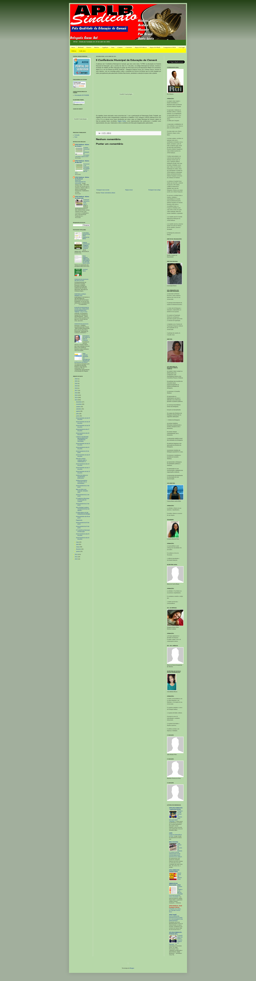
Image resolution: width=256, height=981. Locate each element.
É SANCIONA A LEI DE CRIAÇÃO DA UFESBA (83, 513)
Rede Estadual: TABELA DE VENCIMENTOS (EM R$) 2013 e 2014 (86, 259)
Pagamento (79, 520)
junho (78, 416)
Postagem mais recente (102, 190)
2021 (76, 381)
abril (77, 544)
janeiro (78, 551)
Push (75, 137)
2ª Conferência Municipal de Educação (83, 530)
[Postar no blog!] (104, 133)
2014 (76, 397)
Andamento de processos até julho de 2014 (81, 280)
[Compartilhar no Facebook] (108, 133)
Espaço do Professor (141, 47)
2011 (76, 556)
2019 (76, 386)
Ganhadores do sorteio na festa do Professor (86, 338)
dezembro (79, 402)
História (88, 47)
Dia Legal (181, 47)
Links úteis (82, 51)
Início (73, 47)
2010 (76, 559)
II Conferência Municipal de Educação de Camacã (82, 500)
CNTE (170, 833)
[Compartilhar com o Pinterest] (110, 133)
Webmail (80, 47)
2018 (76, 388)
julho (77, 413)
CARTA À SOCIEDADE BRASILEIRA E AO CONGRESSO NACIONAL (82, 439)
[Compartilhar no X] (106, 133)
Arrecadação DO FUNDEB (81, 95)
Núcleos (96, 47)
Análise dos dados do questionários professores (82, 477)
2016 (76, 393)
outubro (78, 406)
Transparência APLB (169, 47)
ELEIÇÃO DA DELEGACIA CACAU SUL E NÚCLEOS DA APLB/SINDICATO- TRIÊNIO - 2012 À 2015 (81, 310)
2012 (76, 554)
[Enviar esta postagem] (99, 133)
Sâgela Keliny (122, 121)
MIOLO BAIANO (173, 842)
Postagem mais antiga (154, 190)
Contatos (119, 47)
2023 (76, 379)
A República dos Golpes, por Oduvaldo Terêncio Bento (175, 910)
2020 (76, 383)
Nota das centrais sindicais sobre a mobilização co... (81, 460)
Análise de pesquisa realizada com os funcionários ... (81, 482)
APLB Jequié (172, 914)
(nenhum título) (85, 270)
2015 (76, 395)
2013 (76, 400)
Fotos (112, 47)
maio (77, 542)
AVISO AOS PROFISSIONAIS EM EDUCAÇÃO (80, 182)
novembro (79, 404)
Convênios (129, 47)
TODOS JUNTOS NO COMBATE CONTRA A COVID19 (86, 245)
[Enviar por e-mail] (103, 133)
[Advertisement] (109, 963)
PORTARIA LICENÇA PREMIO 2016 (80, 294)
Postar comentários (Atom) (108, 193)
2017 (76, 390)
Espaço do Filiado (155, 47)
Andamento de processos (81, 324)
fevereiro (78, 549)
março (78, 547)
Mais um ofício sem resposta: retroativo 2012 (82, 491)
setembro (79, 409)
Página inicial (129, 190)
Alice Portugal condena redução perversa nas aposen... (82, 509)
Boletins (74, 51)
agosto (78, 411)
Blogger (132, 968)
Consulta (76, 135)
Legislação (105, 47)
